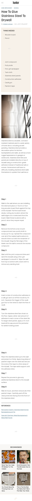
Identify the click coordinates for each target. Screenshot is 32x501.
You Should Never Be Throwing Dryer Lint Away (8, 489)
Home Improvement (6, 8)
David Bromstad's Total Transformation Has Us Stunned (23, 467)
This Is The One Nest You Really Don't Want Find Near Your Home (23, 489)
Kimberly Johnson (8, 24)
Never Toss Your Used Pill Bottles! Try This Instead (8, 467)
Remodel (16, 8)
